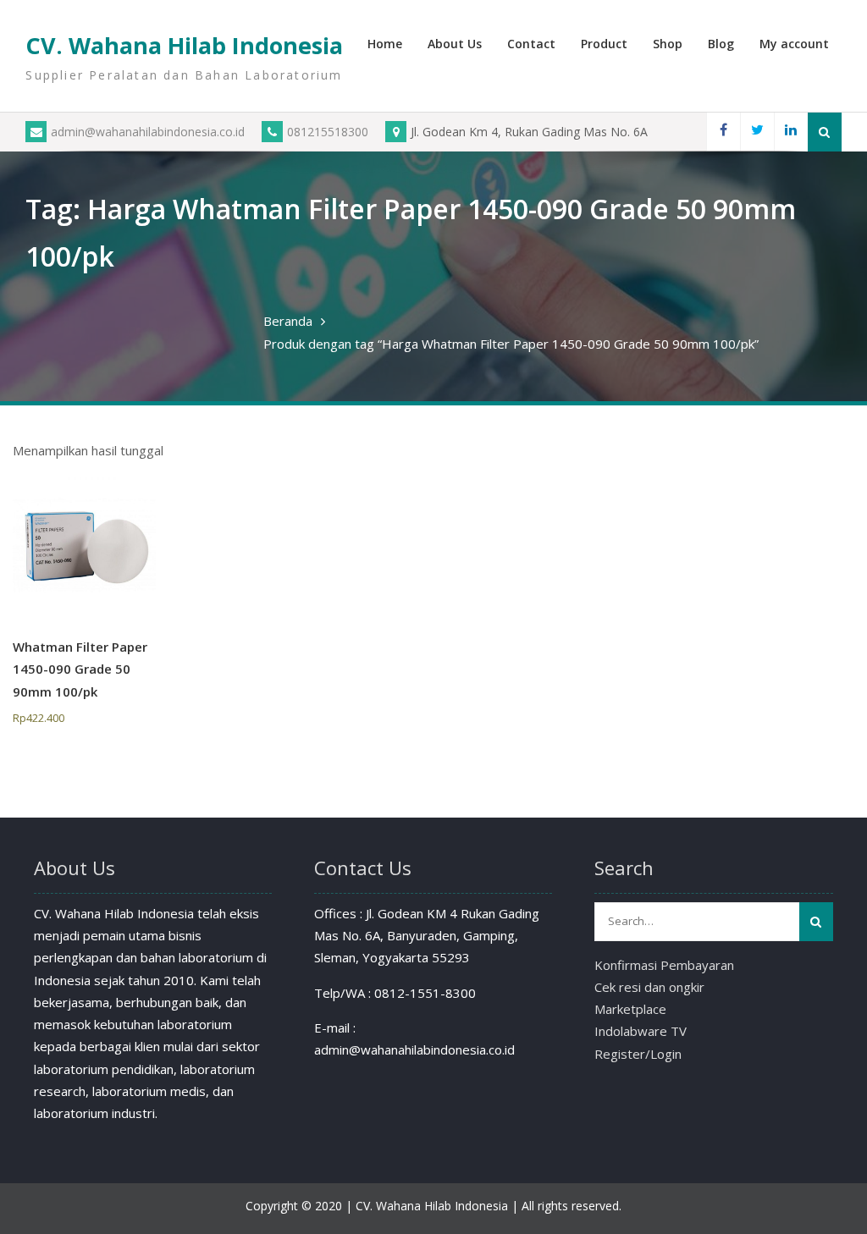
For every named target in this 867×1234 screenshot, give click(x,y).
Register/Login (638, 1053)
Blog (721, 44)
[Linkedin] (791, 132)
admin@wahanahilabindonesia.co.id (148, 132)
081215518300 (327, 132)
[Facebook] (723, 132)
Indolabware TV (640, 1030)
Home (384, 44)
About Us (455, 44)
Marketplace (630, 1008)
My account (794, 44)
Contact (531, 44)
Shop (667, 44)
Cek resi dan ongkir (649, 986)
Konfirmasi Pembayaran (664, 964)
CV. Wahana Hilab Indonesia (184, 45)
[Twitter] (757, 132)
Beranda (287, 320)
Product (604, 44)
